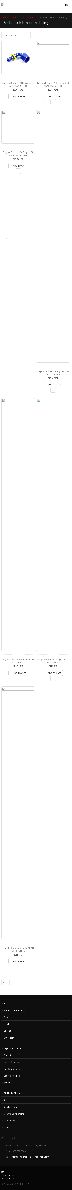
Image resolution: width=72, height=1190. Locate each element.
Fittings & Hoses (11, 1062)
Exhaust (7, 1055)
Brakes (7, 1017)
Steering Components (14, 1113)
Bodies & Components (14, 1010)
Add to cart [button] (19, 96)
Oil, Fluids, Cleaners (13, 1093)
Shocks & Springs (12, 1107)
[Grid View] (65, 34)
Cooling (7, 1030)
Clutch (6, 1024)
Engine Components (13, 1048)
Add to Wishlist (18, 101)
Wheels (7, 1127)
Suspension (9, 1120)
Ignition (7, 1082)
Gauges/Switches (12, 1075)
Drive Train (9, 1037)
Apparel (7, 1003)
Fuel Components (12, 1068)
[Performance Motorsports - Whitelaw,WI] (13, 4)
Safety (6, 1100)
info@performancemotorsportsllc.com (30, 1156)
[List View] (69, 34)
